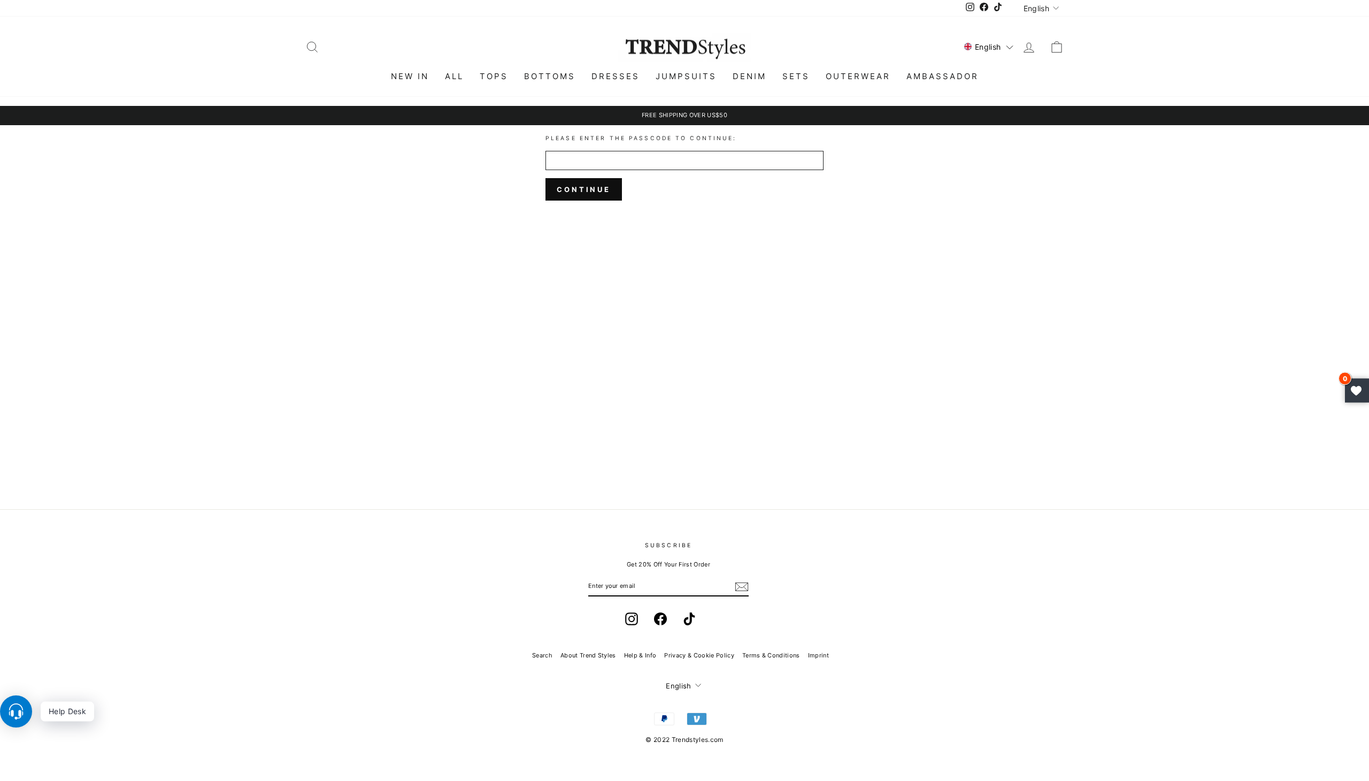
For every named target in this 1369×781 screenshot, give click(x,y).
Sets (796, 76)
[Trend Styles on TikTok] (689, 618)
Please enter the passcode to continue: (641, 138)
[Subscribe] (742, 586)
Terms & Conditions (771, 655)
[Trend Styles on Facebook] (660, 618)
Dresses (615, 76)
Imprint (818, 655)
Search (542, 655)
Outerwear (858, 76)
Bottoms (549, 76)
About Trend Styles (588, 655)
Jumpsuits (686, 76)
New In (410, 76)
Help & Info (640, 655)
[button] (989, 46)
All (454, 76)
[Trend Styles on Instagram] (631, 618)
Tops (494, 76)
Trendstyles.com (698, 740)
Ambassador (942, 76)
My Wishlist (1357, 391)
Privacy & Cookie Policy (699, 655)
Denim (749, 76)
